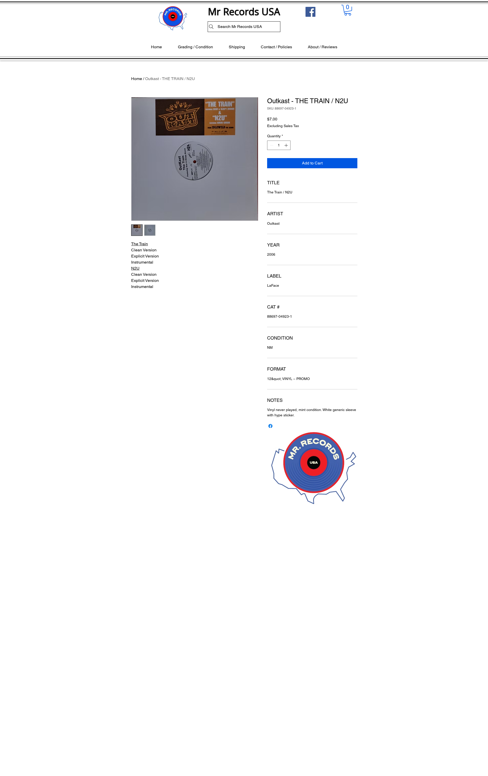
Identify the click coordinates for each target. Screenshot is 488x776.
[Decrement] (271, 145)
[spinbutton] (278, 145)
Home (136, 78)
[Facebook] (310, 12)
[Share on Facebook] (270, 426)
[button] (347, 10)
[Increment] (286, 145)
